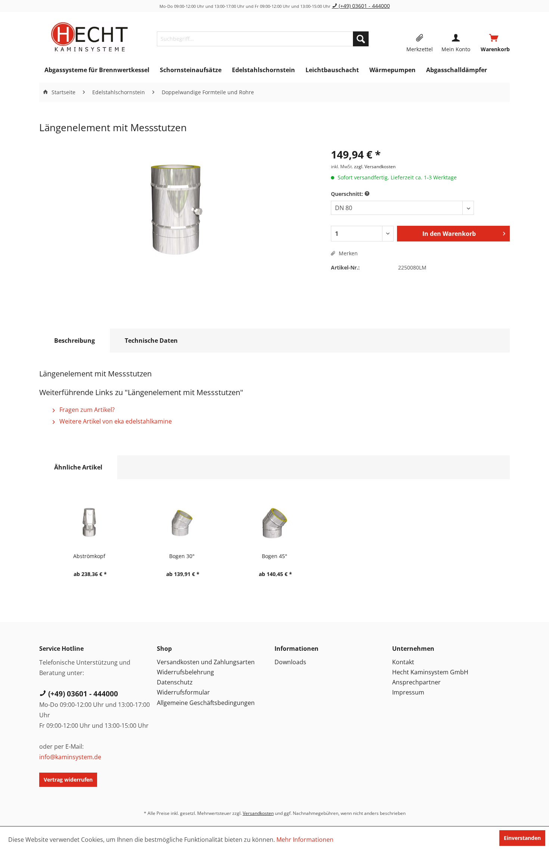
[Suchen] (361, 38)
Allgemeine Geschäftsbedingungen (206, 703)
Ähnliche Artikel (78, 467)
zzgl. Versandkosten (375, 166)
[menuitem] (263, 38)
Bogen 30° (182, 556)
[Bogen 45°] (274, 522)
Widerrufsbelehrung (185, 672)
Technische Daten (151, 340)
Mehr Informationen (305, 839)
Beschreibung (74, 340)
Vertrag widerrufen (68, 779)
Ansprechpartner (416, 682)
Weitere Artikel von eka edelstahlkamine (115, 421)
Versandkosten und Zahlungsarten (206, 662)
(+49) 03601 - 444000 (363, 5)
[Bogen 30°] (182, 522)
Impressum (408, 692)
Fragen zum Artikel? (86, 410)
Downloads (290, 662)
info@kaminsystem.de (70, 757)
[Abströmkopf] (89, 522)
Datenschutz (175, 682)
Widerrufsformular (183, 692)
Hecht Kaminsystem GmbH (430, 672)
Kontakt (403, 662)
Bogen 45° (274, 556)
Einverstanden (522, 837)
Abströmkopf (89, 556)
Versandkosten (258, 813)
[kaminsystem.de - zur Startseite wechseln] (89, 37)
